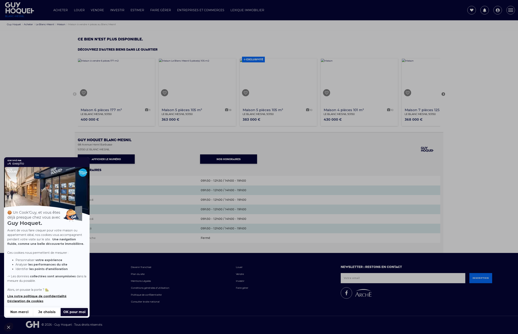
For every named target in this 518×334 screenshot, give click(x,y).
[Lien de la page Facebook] (346, 293)
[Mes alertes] (484, 10)
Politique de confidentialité (146, 294)
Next (443, 94)
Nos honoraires (229, 159)
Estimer (137, 10)
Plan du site (138, 273)
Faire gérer (160, 10)
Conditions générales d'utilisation (150, 287)
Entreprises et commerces (200, 10)
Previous (75, 94)
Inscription (481, 278)
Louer (79, 10)
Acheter (60, 10)
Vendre (97, 10)
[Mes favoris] (471, 10)
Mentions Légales (141, 280)
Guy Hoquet (104, 140)
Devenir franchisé (141, 267)
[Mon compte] (497, 10)
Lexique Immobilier (247, 10)
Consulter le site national (145, 301)
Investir (117, 10)
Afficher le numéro (106, 159)
